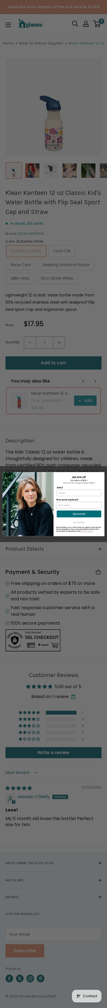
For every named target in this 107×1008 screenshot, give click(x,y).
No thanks (79, 522)
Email (60, 487)
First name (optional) (67, 499)
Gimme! (79, 514)
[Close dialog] (102, 474)
